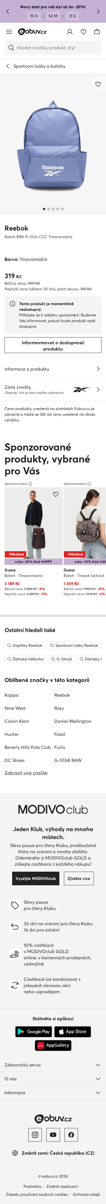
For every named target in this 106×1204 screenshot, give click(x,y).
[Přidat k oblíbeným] (98, 84)
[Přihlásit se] (70, 32)
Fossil (59, 734)
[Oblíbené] (83, 32)
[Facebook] (71, 1135)
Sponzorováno (16, 483)
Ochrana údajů (86, 1194)
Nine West (15, 708)
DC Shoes (15, 760)
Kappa (12, 695)
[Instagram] (35, 1135)
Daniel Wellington (72, 721)
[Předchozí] (8, 11)
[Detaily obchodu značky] (98, 389)
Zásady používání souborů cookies (37, 1194)
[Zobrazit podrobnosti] (98, 369)
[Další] (98, 11)
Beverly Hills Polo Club (28, 747)
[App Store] (72, 1032)
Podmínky (32, 1186)
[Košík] (97, 32)
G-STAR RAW (68, 760)
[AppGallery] (53, 1045)
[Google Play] (33, 1032)
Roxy (59, 708)
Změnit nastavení (61, 1186)
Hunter (12, 734)
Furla (59, 747)
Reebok (16, 228)
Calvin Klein (17, 721)
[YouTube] (53, 1135)
